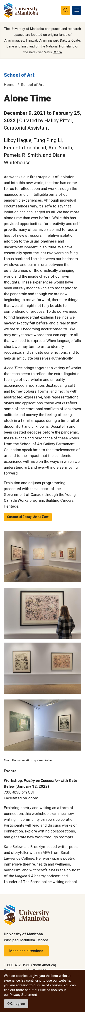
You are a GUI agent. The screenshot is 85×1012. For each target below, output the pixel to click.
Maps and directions (26, 951)
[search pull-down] (65, 10)
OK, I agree (16, 1004)
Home (9, 84)
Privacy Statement (23, 995)
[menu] (76, 10)
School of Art (19, 75)
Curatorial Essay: (28, 517)
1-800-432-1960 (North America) (30, 965)
